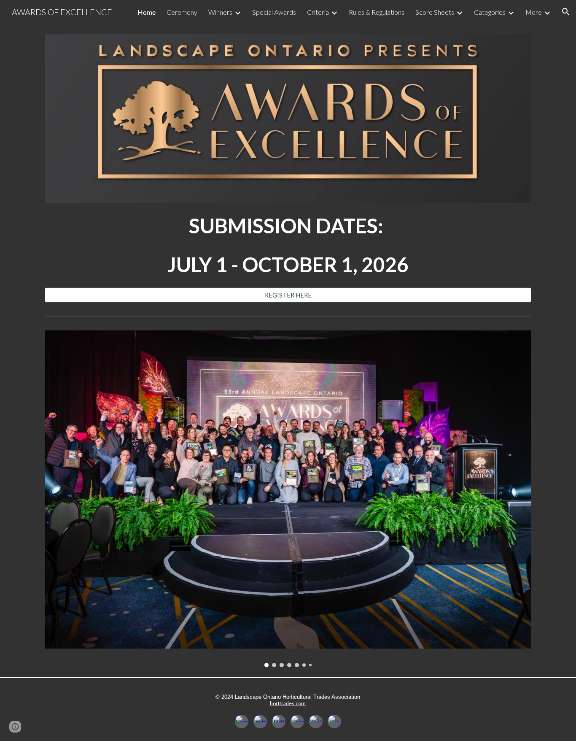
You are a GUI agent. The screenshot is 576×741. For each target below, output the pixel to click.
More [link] (533, 12)
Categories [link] (490, 12)
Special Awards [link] (274, 12)
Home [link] (146, 12)
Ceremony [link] (182, 12)
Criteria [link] (318, 12)
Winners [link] (220, 12)
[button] (566, 12)
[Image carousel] (288, 498)
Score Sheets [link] (434, 12)
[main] (288, 245)
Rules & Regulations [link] (376, 12)
